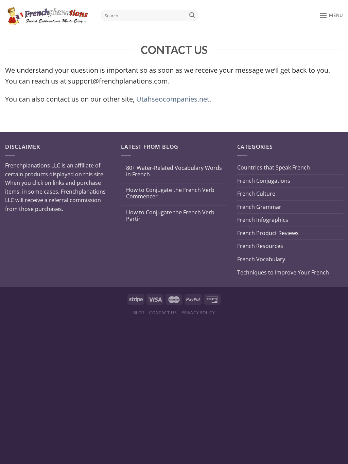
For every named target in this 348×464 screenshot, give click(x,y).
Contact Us (163, 313)
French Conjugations (263, 180)
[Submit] (192, 15)
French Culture (256, 193)
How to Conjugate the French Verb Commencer (170, 193)
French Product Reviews (268, 233)
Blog (139, 313)
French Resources (260, 246)
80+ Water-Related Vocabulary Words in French (174, 171)
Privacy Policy (198, 313)
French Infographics (262, 220)
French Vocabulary (261, 259)
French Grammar (259, 207)
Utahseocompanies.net (172, 99)
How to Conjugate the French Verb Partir (170, 215)
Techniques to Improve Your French (283, 272)
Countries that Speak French (273, 167)
